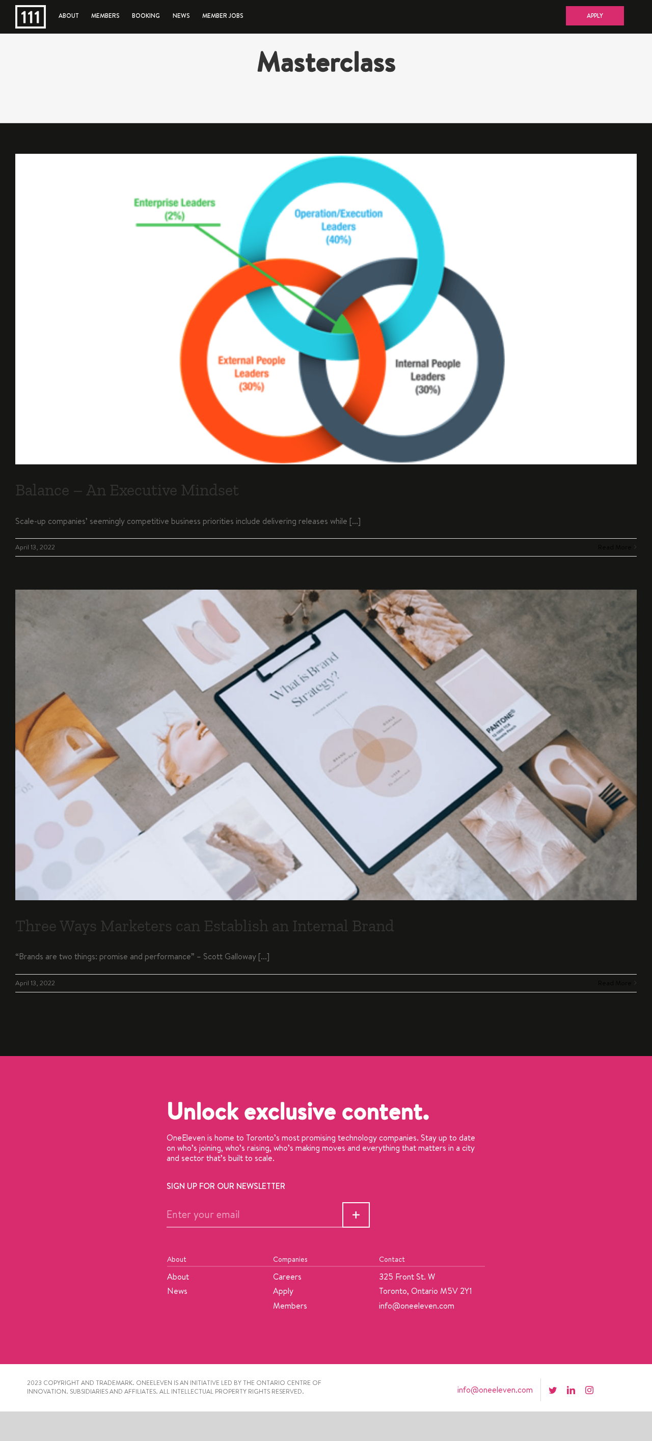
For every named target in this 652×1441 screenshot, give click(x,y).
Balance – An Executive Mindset (127, 490)
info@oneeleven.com (416, 1305)
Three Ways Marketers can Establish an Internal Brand (204, 925)
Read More (615, 546)
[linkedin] (571, 1390)
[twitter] (553, 1390)
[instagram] (589, 1390)
